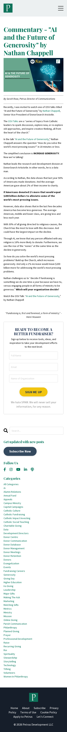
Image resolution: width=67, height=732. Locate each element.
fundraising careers (14, 571)
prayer (7, 635)
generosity (10, 574)
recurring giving (12, 646)
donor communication (15, 540)
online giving (11, 620)
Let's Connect (45, 716)
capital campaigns (13, 506)
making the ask (12, 597)
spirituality (9, 654)
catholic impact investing (17, 518)
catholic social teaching (16, 522)
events (7, 567)
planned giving (11, 631)
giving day (9, 578)
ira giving (8, 586)
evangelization (11, 563)
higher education (13, 582)
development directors (16, 533)
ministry (8, 612)
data (6, 529)
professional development (18, 638)
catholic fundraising (14, 514)
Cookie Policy (48, 712)
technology (10, 665)
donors (7, 559)
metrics (8, 608)
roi (5, 650)
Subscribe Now (20, 451)
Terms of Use (28, 712)
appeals (8, 499)
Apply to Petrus (23, 716)
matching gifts (11, 604)
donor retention (12, 555)
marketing (9, 601)
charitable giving (13, 525)
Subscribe (40, 708)
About (26, 708)
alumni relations (12, 491)
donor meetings (12, 552)
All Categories (11, 484)
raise (6, 642)
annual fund (10, 495)
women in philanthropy (16, 676)
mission (8, 616)
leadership (10, 589)
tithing (7, 669)
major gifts (9, 593)
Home (14, 708)
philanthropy (10, 627)
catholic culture (12, 510)
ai (5, 488)
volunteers (9, 672)
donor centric (11, 537)
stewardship (10, 657)
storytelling (10, 661)
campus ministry (12, 503)
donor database (12, 544)
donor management (14, 548)
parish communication (15, 623)
